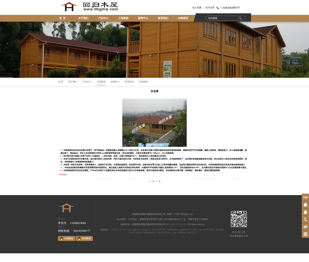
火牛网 (131, 233)
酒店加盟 (219, 230)
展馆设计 (146, 230)
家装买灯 (191, 233)
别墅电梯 (182, 233)
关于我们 (83, 18)
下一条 (158, 181)
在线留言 (183, 18)
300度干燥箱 (208, 230)
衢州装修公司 (149, 233)
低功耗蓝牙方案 (158, 230)
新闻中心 (143, 18)
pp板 (174, 233)
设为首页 (210, 7)
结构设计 (136, 230)
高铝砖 (139, 233)
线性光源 (197, 230)
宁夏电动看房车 (163, 233)
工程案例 (123, 18)
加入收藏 (196, 7)
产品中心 (103, 18)
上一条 (151, 181)
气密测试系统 (172, 230)
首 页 (62, 18)
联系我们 (163, 18)
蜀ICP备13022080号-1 (176, 224)
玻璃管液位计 (186, 230)
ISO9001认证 (125, 230)
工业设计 (114, 230)
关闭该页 (63, 174)
